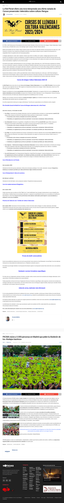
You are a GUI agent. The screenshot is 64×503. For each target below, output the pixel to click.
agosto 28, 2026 (47, 480)
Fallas (30, 471)
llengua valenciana (32, 311)
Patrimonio (38, 472)
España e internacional (10, 333)
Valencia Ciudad (37, 489)
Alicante (24, 469)
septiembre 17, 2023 (18, 14)
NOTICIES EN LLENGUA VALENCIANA (38, 468)
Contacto (38, 497)
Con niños (25, 476)
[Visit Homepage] (32, 2)
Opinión (37, 471)
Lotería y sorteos (31, 481)
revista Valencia (37, 479)
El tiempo (25, 488)
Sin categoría (38, 484)
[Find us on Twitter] (7, 480)
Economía (25, 485)
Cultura (7, 5)
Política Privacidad (50, 497)
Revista (37, 476)
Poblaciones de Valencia (38, 475)
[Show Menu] (3, 2)
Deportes (25, 482)
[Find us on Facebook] (4, 480)
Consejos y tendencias (25, 479)
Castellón (25, 470)
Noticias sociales (31, 489)
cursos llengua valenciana (21, 311)
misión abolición (17, 444)
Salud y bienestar (38, 482)
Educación (25, 487)
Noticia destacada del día (31, 485)
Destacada (25, 484)
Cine (24, 472)
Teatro (37, 486)
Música (30, 482)
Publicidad (33, 497)
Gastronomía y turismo (32, 476)
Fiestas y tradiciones (31, 474)
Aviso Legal (43, 497)
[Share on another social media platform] (60, 41)
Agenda (24, 467)
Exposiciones (32, 470)
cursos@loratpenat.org (27, 295)
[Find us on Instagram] (10, 480)
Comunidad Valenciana (25, 474)
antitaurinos (9, 444)
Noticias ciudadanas (9, 497)
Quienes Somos (27, 497)
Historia (31, 478)
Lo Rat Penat (40, 311)
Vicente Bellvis (10, 14)
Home (4, 5)
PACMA (23, 444)
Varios (37, 490)
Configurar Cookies (57, 497)
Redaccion (9, 342)
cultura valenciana (11, 311)
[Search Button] (60, 2)
